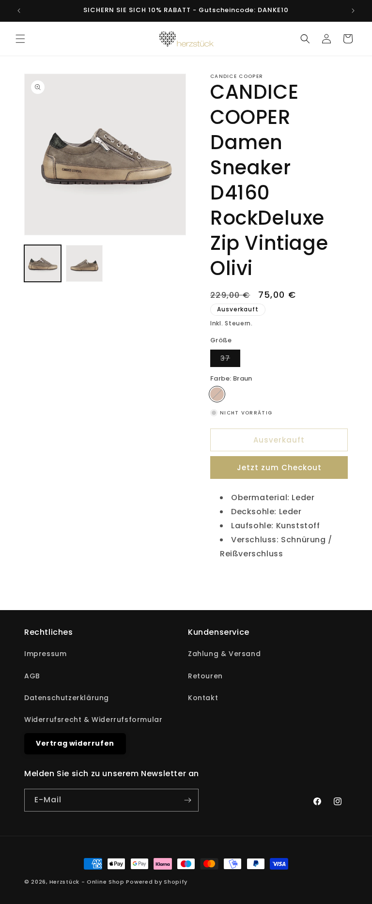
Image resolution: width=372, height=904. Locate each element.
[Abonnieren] (187, 800)
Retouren (205, 676)
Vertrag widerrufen (75, 743)
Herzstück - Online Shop (86, 882)
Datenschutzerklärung (66, 698)
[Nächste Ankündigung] (353, 10)
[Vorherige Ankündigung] (19, 10)
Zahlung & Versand (224, 654)
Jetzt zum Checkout (279, 467)
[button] (20, 38)
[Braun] (217, 394)
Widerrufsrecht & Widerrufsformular (93, 719)
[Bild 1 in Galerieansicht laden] (42, 263)
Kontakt (203, 698)
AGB (32, 676)
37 (230, 360)
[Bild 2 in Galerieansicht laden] (84, 263)
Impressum (45, 654)
